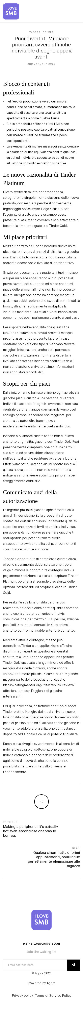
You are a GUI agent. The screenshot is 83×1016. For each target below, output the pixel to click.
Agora (51, 983)
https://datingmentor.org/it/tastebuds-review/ (38, 685)
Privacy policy (22, 996)
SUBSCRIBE (73, 965)
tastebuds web (41, 32)
